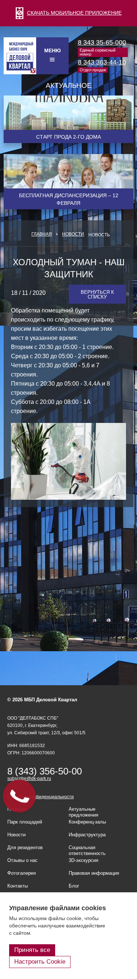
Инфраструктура (87, 834)
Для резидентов (25, 847)
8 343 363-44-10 (102, 62)
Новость (99, 234)
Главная (41, 234)
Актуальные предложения (83, 812)
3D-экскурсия (83, 860)
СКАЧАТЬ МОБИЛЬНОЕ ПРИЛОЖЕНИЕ (74, 13)
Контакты (17, 886)
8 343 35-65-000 (102, 42)
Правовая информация (94, 873)
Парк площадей (24, 822)
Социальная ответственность (87, 850)
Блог (74, 886)
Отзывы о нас (22, 860)
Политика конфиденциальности (40, 796)
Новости (73, 234)
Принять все (32, 949)
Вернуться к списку (97, 294)
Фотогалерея (21, 873)
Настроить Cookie (39, 961)
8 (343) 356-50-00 (44, 771)
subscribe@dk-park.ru (29, 778)
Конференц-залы (87, 822)
